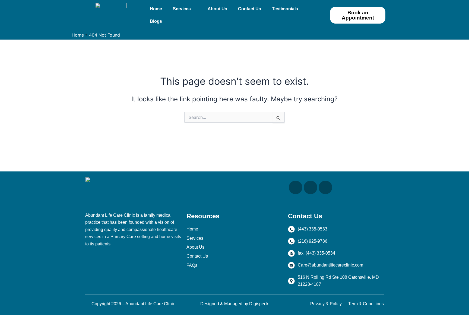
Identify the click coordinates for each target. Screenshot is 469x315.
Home (156, 9)
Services (182, 9)
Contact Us (249, 9)
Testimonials (285, 9)
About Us (217, 9)
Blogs (156, 21)
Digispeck (258, 303)
